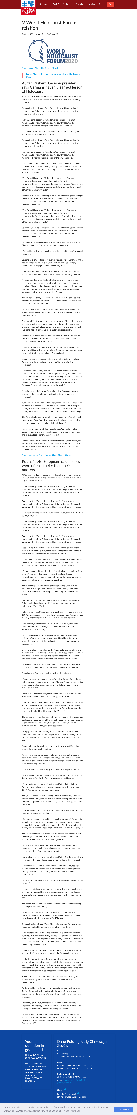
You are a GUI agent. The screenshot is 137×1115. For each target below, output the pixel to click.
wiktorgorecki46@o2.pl (74, 1080)
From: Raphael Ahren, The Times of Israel (40, 68)
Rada (101, 4)
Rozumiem (124, 1109)
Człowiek (44, 4)
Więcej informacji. (71, 1111)
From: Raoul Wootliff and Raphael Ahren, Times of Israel (46, 455)
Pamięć (56, 4)
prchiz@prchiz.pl (64, 1083)
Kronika (91, 4)
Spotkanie (67, 4)
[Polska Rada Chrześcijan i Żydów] (28, 9)
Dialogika (80, 4)
